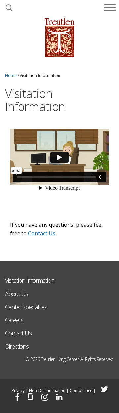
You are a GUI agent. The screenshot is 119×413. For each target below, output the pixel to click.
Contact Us (41, 233)
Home (11, 75)
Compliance (81, 390)
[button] (9, 8)
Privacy (18, 390)
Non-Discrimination (47, 390)
